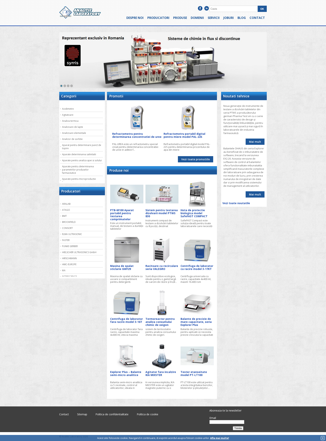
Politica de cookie (147, 414)
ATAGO (66, 210)
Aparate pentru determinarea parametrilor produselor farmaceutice (78, 169)
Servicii (214, 18)
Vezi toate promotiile (195, 159)
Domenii (197, 18)
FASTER (66, 240)
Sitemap (82, 414)
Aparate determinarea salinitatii (79, 154)
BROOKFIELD (69, 222)
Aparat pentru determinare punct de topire (81, 146)
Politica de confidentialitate (111, 414)
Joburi (228, 18)
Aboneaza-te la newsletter (225, 410)
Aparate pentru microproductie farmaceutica (79, 180)
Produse (180, 18)
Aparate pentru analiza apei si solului (82, 160)
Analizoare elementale (74, 133)
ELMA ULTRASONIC (72, 234)
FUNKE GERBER (70, 246)
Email (212, 418)
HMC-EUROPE (69, 264)
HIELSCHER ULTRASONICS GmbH (79, 252)
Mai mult (255, 141)
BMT (64, 216)
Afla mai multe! (219, 438)
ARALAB (66, 203)
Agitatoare (67, 114)
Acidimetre (68, 108)
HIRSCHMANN (69, 258)
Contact (257, 18)
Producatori (158, 18)
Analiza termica (70, 120)
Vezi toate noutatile (236, 203)
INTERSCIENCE (69, 276)
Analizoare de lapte (72, 127)
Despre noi (135, 18)
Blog (242, 18)
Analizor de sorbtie (72, 139)
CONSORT (67, 228)
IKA (63, 270)
